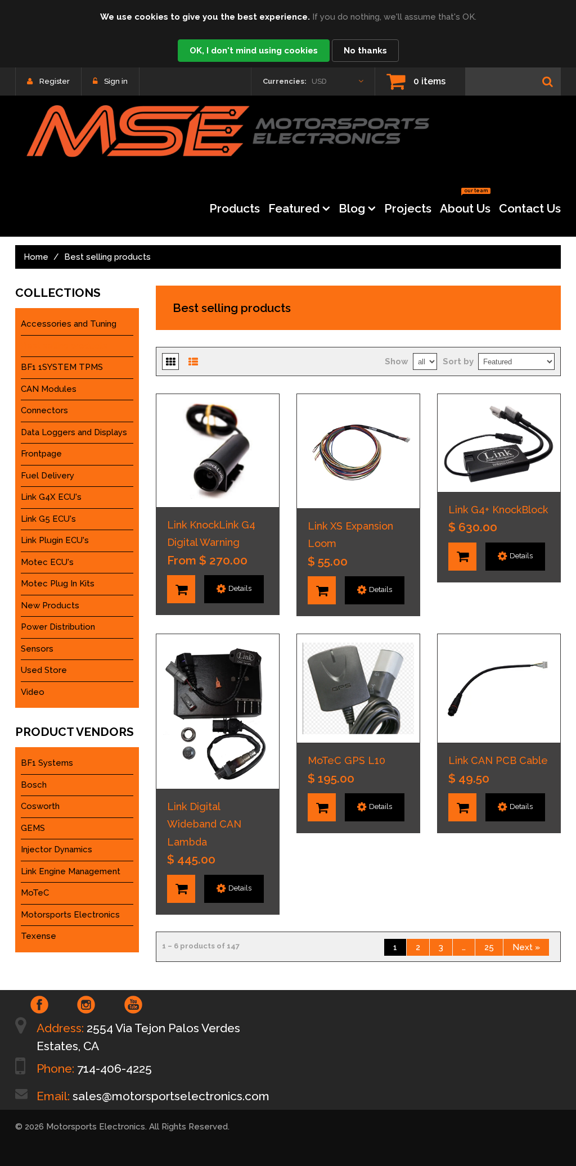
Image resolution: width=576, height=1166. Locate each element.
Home (36, 257)
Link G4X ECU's (51, 497)
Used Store (44, 670)
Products (234, 208)
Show (396, 361)
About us (465, 205)
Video (32, 692)
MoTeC (35, 893)
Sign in (116, 81)
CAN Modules (48, 389)
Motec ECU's (47, 562)
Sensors (37, 649)
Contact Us (530, 208)
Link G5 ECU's (48, 519)
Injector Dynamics (56, 849)
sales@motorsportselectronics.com (171, 1096)
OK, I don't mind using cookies (254, 51)
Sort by (458, 361)
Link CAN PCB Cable (498, 760)
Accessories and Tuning (68, 324)
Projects (407, 208)
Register (54, 81)
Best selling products (64, 346)
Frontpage (41, 454)
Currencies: (285, 81)
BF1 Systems (47, 763)
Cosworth (40, 806)
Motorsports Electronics (70, 915)
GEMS (33, 828)
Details (239, 588)
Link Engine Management (70, 871)
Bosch (34, 785)
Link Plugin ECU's (55, 540)
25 (489, 947)
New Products (50, 605)
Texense (38, 936)
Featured (294, 208)
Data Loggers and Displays (74, 432)
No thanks (365, 51)
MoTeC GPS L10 (346, 760)
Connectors (44, 410)
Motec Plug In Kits (57, 584)
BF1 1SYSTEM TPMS (62, 367)
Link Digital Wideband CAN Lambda (204, 824)
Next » (526, 947)
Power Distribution (58, 627)
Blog (352, 208)
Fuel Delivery (47, 476)
